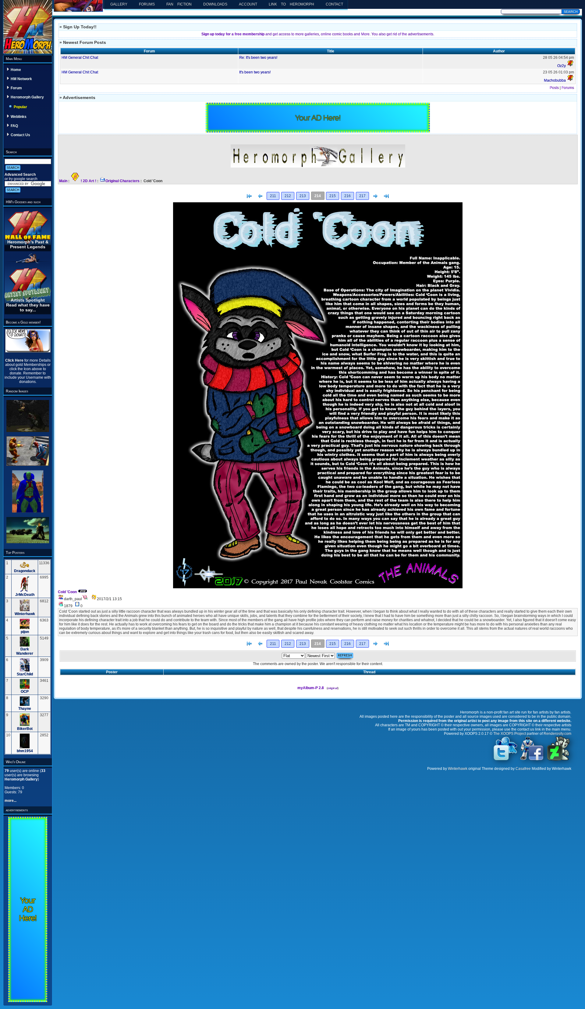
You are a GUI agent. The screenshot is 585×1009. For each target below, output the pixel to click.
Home (16, 70)
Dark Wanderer (24, 651)
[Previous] (260, 196)
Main (63, 181)
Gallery (118, 4)
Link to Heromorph (291, 4)
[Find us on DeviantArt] (558, 760)
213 (303, 196)
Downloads (215, 4)
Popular (20, 107)
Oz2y (561, 66)
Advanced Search (20, 174)
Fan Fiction (179, 4)
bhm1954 (25, 751)
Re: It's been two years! (258, 57)
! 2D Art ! (88, 181)
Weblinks (19, 117)
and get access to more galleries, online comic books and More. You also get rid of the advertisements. (317, 34)
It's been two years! (255, 72)
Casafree (523, 768)
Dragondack (24, 571)
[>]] (386, 196)
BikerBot (25, 729)
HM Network (21, 79)
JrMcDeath (24, 595)
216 (347, 196)
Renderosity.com (557, 733)
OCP (25, 691)
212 (288, 196)
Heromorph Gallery (27, 97)
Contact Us (20, 135)
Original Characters (122, 181)
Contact (334, 4)
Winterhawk (25, 614)
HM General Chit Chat (80, 57)
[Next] (375, 196)
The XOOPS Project (509, 733)
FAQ (14, 126)
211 (273, 196)
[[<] (249, 196)
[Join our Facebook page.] (532, 760)
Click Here (14, 360)
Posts (554, 88)
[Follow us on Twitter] (505, 760)
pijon (25, 632)
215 (332, 196)
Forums (147, 4)
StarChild (25, 674)
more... (10, 800)
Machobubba (555, 80)
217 (362, 196)
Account (248, 4)
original (333, 688)
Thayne (24, 708)
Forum (16, 88)
